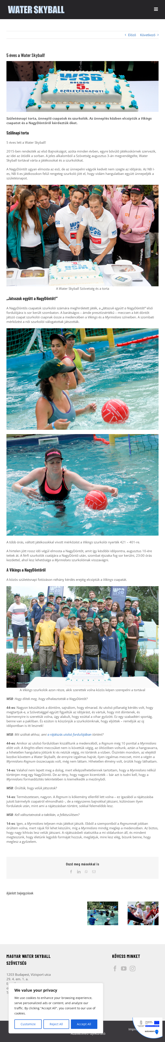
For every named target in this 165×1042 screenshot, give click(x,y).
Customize (28, 1024)
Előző (132, 35)
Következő (147, 35)
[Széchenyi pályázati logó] (147, 1028)
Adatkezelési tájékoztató (88, 1033)
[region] (56, 1008)
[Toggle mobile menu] (156, 9)
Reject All (56, 1024)
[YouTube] (124, 968)
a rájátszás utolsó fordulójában (69, 734)
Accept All (84, 1024)
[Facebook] (115, 968)
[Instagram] (132, 968)
